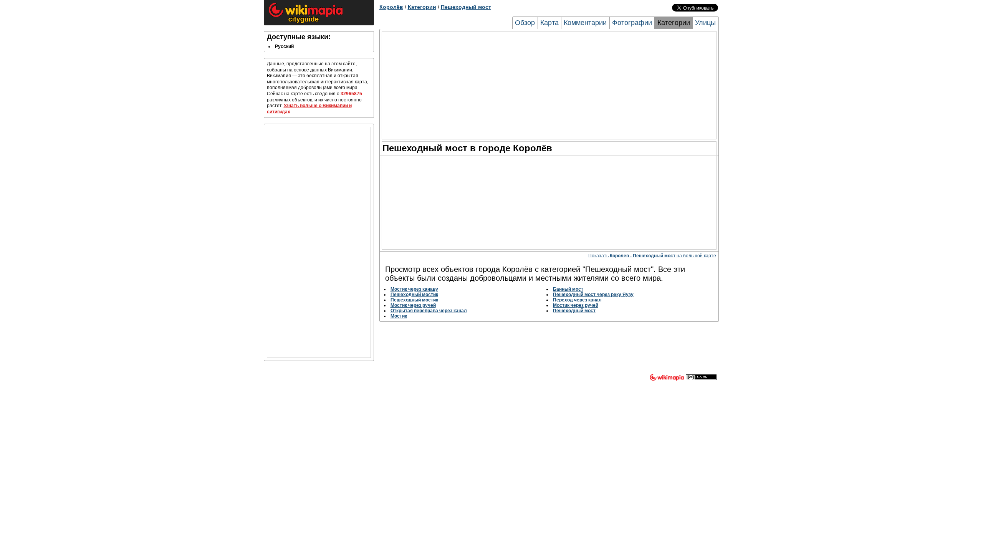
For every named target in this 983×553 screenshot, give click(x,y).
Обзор (525, 22)
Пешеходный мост (466, 7)
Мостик (399, 316)
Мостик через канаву (414, 289)
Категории (422, 7)
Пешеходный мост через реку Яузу (593, 294)
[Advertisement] (319, 242)
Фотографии (632, 22)
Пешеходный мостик (414, 294)
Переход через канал (577, 300)
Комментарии (585, 22)
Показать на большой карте (652, 255)
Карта (549, 22)
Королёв (391, 7)
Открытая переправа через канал (429, 310)
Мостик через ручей (413, 305)
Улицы (705, 22)
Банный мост (568, 289)
